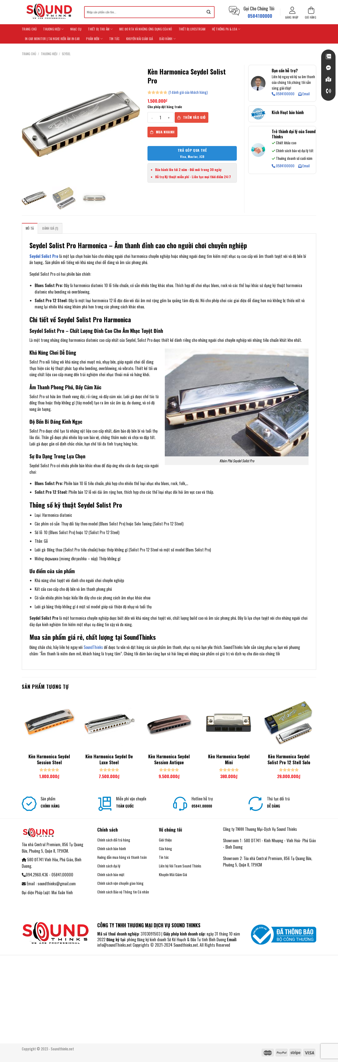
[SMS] (328, 79)
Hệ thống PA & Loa (224, 29)
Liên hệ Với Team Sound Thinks (180, 865)
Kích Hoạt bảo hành (288, 112)
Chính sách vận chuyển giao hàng (120, 883)
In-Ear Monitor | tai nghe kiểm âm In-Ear (52, 38)
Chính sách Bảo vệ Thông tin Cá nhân (123, 891)
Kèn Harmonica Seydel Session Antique (169, 759)
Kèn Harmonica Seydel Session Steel (49, 759)
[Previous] (22, 741)
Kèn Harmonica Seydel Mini (229, 759)
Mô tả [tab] (30, 228)
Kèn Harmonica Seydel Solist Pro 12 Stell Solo (288, 759)
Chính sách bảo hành (111, 848)
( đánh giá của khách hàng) (188, 92)
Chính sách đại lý (108, 865)
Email (306, 94)
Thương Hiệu (51, 29)
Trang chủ (29, 29)
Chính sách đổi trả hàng (113, 839)
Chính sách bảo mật (110, 874)
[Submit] (208, 12)
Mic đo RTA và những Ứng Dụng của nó (145, 29)
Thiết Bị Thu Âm (98, 29)
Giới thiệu (165, 839)
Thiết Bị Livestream (192, 29)
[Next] (316, 741)
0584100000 (284, 94)
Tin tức (114, 38)
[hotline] (328, 91)
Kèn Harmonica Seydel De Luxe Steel (109, 759)
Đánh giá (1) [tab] (50, 228)
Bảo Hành (165, 38)
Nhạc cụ (76, 29)
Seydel (66, 53)
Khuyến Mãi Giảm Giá (139, 38)
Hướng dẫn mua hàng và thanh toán (122, 857)
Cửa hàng (165, 848)
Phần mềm (92, 38)
